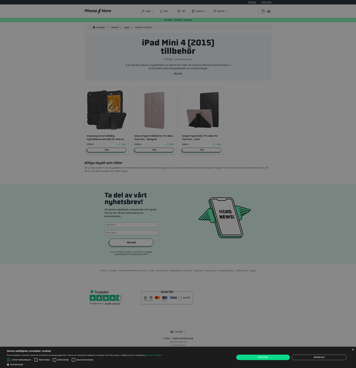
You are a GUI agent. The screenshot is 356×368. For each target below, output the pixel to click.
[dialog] (178, 357)
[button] (84, 364)
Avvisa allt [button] (319, 357)
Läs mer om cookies (154, 355)
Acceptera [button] (263, 357)
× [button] (353, 350)
